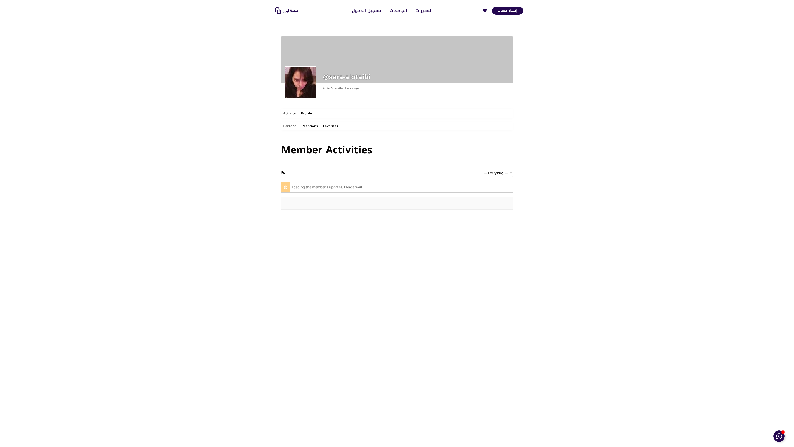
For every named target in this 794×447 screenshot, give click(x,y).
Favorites (330, 126)
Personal (290, 126)
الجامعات (398, 10)
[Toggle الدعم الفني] (779, 436)
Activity (289, 113)
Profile (306, 113)
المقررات (424, 10)
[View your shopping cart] (485, 11)
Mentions (310, 126)
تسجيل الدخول (366, 10)
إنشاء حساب (507, 10)
